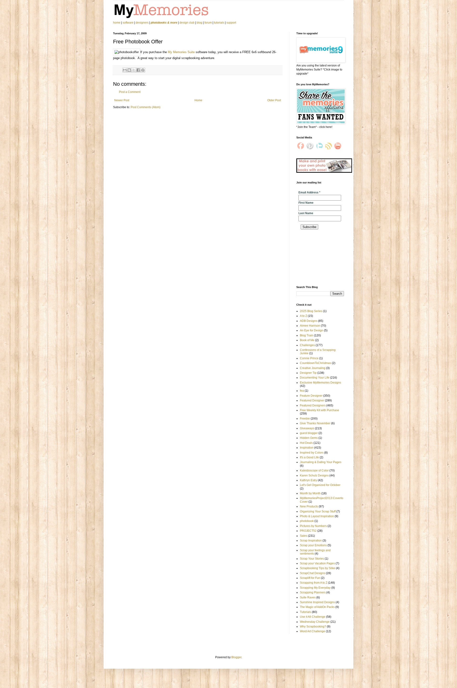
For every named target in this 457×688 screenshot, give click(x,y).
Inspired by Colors (311, 452)
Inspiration (306, 447)
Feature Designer (311, 395)
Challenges (307, 345)
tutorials (219, 22)
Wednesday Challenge (315, 621)
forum (208, 22)
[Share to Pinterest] (142, 70)
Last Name (305, 213)
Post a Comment (129, 92)
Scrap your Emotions (313, 545)
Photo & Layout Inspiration (317, 516)
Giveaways (307, 428)
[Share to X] (133, 70)
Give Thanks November (315, 423)
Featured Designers (313, 405)
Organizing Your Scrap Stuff (318, 511)
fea (302, 390)
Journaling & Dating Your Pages (320, 462)
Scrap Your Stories (312, 558)
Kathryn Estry (308, 480)
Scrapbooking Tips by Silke (317, 568)
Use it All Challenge (312, 616)
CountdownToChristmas (315, 363)
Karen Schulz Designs (314, 475)
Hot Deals (306, 443)
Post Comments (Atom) (145, 107)
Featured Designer (312, 400)
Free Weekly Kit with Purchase (319, 410)
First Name (305, 202)
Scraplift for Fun (310, 578)
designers (142, 22)
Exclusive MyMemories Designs (320, 382)
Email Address (309, 192)
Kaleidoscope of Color (314, 470)
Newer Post (121, 100)
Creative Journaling (312, 368)
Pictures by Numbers (313, 526)
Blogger (236, 657)
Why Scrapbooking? (313, 626)
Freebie (305, 418)
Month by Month (310, 493)
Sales (303, 535)
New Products (309, 506)
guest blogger (309, 433)
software (128, 22)
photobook (307, 521)
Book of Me (307, 340)
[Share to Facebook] (138, 70)
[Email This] (124, 70)
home (117, 22)
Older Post (274, 100)
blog (199, 22)
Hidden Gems (309, 438)
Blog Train (306, 335)
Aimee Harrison (310, 325)
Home (198, 100)
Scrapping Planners (313, 592)
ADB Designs (308, 321)
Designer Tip (308, 372)
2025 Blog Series (311, 311)
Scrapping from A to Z (313, 582)
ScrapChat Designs (312, 573)
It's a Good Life (309, 457)
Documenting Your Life (314, 377)
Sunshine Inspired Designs (317, 602)
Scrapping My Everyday (315, 587)
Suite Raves (308, 597)
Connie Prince (309, 358)
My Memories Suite (181, 52)
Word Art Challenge (312, 631)
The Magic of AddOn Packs (317, 607)
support (231, 22)
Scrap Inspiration (311, 540)
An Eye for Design (311, 330)
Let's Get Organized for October (320, 485)
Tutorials (305, 612)
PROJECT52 (308, 530)
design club (186, 22)
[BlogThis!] (129, 70)
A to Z (303, 316)
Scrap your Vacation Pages (317, 563)
